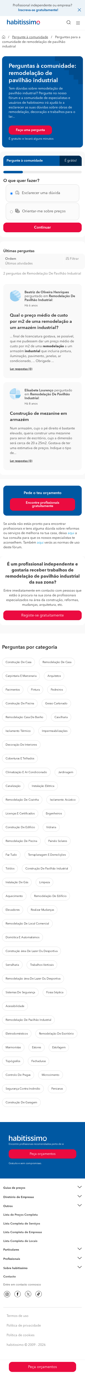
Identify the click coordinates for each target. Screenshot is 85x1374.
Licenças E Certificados (20, 813)
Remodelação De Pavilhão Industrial (28, 1020)
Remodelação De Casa (56, 662)
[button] (15, 295)
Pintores (8, 1230)
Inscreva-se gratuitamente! (38, 10)
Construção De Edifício (20, 827)
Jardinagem (65, 772)
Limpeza (44, 882)
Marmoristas (13, 1047)
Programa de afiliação (17, 1281)
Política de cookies (20, 1335)
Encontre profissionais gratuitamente (42, 504)
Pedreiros (57, 689)
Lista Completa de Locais (20, 1241)
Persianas (57, 1088)
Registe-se (10, 1259)
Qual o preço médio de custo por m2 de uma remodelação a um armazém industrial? (41, 321)
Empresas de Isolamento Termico (25, 1226)
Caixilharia (61, 717)
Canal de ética (12, 1277)
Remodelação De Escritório (56, 1033)
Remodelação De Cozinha (22, 799)
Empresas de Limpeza (17, 1206)
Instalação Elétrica (43, 786)
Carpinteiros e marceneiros (21, 1239)
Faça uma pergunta (30, 130)
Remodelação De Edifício (50, 896)
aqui (71, 533)
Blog (6, 1211)
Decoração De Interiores (21, 744)
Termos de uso (17, 1316)
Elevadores (13, 909)
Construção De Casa (18, 662)
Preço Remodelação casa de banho (26, 1193)
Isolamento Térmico (18, 731)
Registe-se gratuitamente (42, 615)
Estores (36, 1047)
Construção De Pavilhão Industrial (46, 868)
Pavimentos (13, 689)
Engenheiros (54, 813)
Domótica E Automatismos (22, 937)
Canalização (13, 786)
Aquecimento (14, 896)
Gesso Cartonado (56, 703)
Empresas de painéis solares (22, 1202)
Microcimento (50, 1075)
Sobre (7, 1273)
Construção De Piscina (20, 703)
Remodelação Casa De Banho (24, 717)
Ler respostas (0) (21, 369)
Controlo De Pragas (18, 1075)
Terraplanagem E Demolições (47, 854)
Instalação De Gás (17, 882)
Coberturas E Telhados (20, 758)
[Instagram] (7, 1294)
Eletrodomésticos (17, 1033)
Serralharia (12, 965)
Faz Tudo (11, 854)
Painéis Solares (57, 841)
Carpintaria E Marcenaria (21, 676)
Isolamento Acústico (63, 799)
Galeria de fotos (14, 1219)
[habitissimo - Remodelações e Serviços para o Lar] (18, 23)
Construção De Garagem (21, 1102)
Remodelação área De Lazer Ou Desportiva (33, 978)
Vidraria (51, 827)
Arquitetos (54, 676)
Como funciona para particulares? (25, 1254)
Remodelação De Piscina (21, 841)
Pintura (35, 689)
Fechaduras (38, 1061)
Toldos (10, 868)
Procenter (9, 1223)
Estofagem (58, 1047)
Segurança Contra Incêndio (23, 1088)
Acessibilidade (15, 1006)
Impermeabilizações (54, 731)
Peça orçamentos (42, 1367)
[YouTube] (28, 1294)
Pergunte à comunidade (30, 37)
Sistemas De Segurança (20, 992)
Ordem (10, 259)
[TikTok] (38, 1294)
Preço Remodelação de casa (21, 1197)
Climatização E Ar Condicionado (26, 772)
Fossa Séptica (54, 992)
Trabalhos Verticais (42, 965)
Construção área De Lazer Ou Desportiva (31, 951)
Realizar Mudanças (42, 909)
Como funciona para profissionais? (26, 1263)
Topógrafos (13, 1061)
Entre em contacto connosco (22, 1284)
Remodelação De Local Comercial (27, 923)
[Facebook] (17, 1294)
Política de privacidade (24, 1325)
